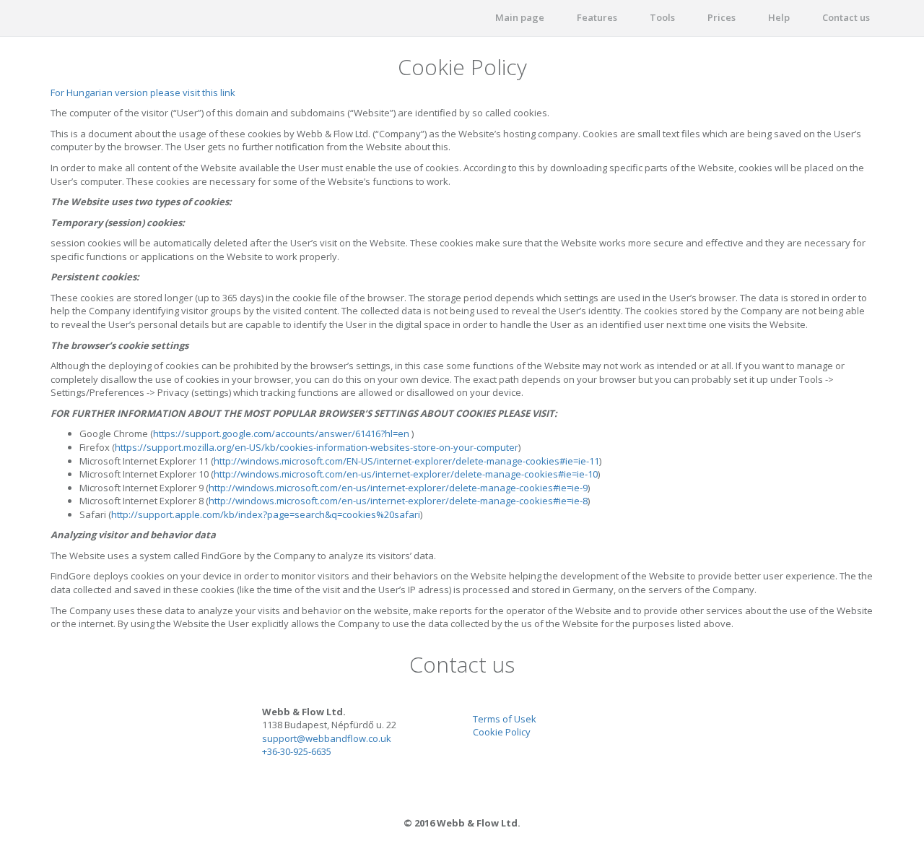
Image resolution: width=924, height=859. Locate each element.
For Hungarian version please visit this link (143, 92)
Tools (662, 17)
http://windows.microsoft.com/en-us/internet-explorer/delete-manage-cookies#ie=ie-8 (398, 500)
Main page (519, 17)
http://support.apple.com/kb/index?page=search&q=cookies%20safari (265, 514)
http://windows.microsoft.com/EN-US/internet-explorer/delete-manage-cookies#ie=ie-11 (406, 460)
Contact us (846, 17)
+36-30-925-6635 (296, 751)
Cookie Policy (502, 731)
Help (779, 17)
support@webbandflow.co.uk (326, 738)
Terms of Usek (504, 718)
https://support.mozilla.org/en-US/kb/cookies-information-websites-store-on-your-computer (316, 447)
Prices (721, 17)
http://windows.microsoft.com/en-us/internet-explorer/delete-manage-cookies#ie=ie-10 (406, 473)
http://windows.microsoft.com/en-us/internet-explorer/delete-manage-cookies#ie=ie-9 (398, 487)
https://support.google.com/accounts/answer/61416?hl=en (281, 433)
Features (597, 17)
